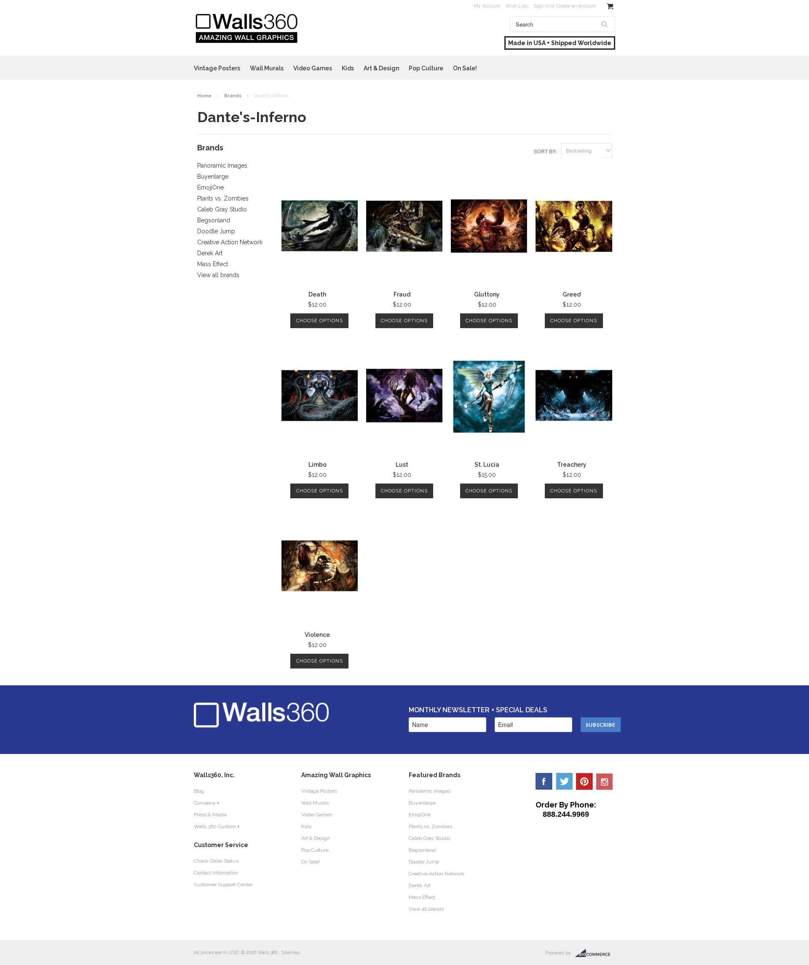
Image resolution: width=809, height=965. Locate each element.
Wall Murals (267, 68)
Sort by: (545, 151)
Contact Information (216, 873)
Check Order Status (216, 861)
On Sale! (465, 68)
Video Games (312, 68)
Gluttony (487, 294)
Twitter (564, 781)
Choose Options (319, 320)
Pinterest (584, 781)
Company (205, 803)
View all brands (218, 275)
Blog (199, 791)
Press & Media (210, 815)
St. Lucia (486, 464)
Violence (317, 634)
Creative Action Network (230, 242)
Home (204, 96)
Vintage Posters (217, 68)
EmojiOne (210, 187)
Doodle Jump (216, 231)
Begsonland (213, 220)
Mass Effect (212, 264)
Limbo (317, 464)
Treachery (572, 464)
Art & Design (381, 68)
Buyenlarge (212, 176)
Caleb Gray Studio (222, 209)
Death (317, 294)
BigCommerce (595, 953)
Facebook (544, 781)
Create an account (576, 6)
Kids (348, 68)
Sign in (541, 6)
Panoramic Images (222, 165)
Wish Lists (517, 6)
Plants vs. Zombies (223, 198)
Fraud (402, 294)
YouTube (604, 781)
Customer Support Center (223, 884)
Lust (402, 464)
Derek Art (209, 253)
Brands (232, 96)
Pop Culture (426, 68)
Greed (572, 294)
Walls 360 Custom (215, 826)
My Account (487, 6)
